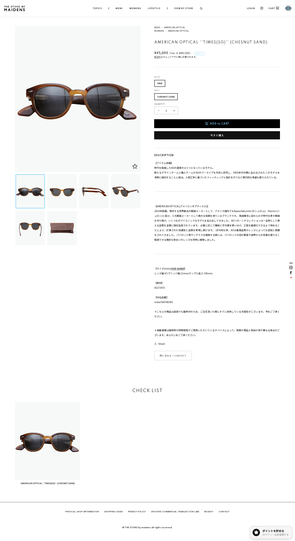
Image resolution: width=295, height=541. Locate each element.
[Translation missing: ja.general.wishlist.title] (261, 8)
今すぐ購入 (217, 135)
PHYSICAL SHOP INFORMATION (82, 512)
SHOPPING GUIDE (113, 512)
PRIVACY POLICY (137, 512)
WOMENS (159, 30)
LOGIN (251, 9)
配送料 (157, 56)
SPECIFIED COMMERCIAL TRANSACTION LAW (175, 512)
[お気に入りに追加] (135, 166)
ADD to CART (219, 123)
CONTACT (224, 512)
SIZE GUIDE (177, 268)
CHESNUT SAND (166, 97)
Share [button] (161, 343)
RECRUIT (209, 512)
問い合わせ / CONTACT (173, 355)
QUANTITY (159, 104)
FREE (159, 84)
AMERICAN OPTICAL (174, 27)
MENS (157, 27)
